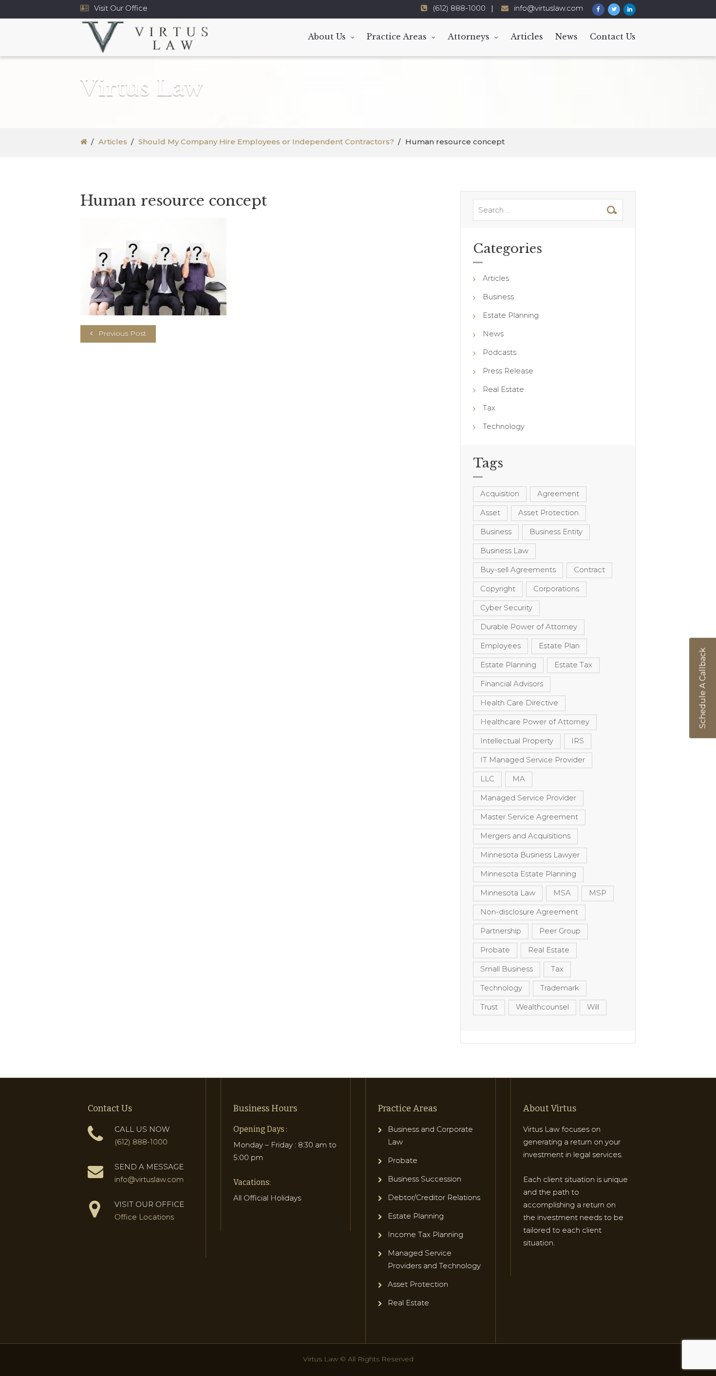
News (566, 36)
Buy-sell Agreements (518, 569)
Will (593, 1006)
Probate (495, 949)
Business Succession (424, 1178)
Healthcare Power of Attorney (534, 721)
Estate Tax (573, 664)
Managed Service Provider (528, 797)
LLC (487, 778)
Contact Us (613, 36)
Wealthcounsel (542, 1006)
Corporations (556, 588)
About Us (327, 36)
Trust (489, 1006)
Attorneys (469, 36)
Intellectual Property (516, 740)
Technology (504, 426)
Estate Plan (559, 645)
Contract (589, 569)
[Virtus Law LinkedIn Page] (629, 9)
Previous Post (122, 333)
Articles (526, 36)
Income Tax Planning (425, 1234)
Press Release (508, 370)
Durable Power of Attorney (528, 626)
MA (518, 778)
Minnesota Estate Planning (528, 873)
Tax (489, 407)
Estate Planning (511, 315)
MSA (562, 892)
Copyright (497, 588)
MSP (597, 892)
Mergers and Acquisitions (525, 835)
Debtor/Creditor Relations (434, 1197)
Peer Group (560, 930)
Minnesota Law (507, 892)
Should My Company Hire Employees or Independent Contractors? (266, 141)
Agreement (558, 493)
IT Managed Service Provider (532, 759)
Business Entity (556, 531)
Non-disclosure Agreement (529, 911)
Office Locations (144, 1216)
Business (498, 296)
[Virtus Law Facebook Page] (598, 9)
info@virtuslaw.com (548, 8)
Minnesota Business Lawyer (530, 854)
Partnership (500, 930)
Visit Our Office (121, 8)
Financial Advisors (511, 683)
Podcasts (499, 352)
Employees (500, 645)
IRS (577, 740)
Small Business (506, 968)
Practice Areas (397, 36)
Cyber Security (506, 607)
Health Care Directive (519, 702)
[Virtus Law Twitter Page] (614, 9)
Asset (490, 512)
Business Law (504, 550)
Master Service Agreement (529, 816)
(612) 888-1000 (459, 8)
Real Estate (503, 389)
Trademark (559, 987)
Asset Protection (548, 512)
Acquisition (499, 493)
